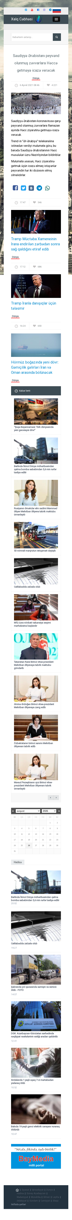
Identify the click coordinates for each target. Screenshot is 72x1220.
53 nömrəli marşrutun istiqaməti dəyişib (35, 550)
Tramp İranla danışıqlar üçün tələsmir (33, 306)
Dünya (36, 78)
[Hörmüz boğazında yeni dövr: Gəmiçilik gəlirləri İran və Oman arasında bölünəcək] (36, 346)
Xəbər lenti (24, 390)
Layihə (56, 1197)
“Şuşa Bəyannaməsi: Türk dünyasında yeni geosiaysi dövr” (34, 428)
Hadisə (20, 1193)
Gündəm (33, 1200)
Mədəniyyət (22, 1197)
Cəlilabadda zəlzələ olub (27, 586)
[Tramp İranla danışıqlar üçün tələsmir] (36, 287)
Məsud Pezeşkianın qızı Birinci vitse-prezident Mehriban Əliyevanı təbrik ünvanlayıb (33, 785)
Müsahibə (36, 1197)
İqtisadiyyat (38, 1189)
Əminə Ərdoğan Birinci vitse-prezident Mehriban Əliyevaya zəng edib (34, 706)
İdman (46, 1197)
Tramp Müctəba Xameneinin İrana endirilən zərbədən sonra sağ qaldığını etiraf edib (35, 244)
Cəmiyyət (45, 1200)
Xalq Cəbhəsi (21, 19)
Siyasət (25, 1189)
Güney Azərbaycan (36, 1193)
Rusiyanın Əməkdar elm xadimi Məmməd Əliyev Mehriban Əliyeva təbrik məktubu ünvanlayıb (35, 511)
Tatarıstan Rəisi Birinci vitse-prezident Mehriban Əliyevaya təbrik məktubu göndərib (34, 664)
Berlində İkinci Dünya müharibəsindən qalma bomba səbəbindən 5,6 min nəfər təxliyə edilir (35, 469)
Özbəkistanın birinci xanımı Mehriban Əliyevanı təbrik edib (33, 745)
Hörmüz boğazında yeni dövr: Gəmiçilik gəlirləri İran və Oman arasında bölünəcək (35, 367)
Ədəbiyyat (22, 1200)
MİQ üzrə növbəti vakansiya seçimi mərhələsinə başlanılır (32, 624)
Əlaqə (55, 1200)
